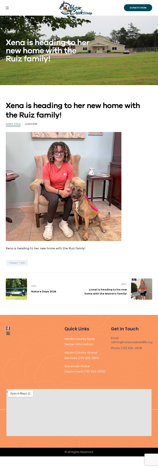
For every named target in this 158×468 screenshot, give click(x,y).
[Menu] (16, 8)
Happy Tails (13, 124)
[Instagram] (8, 333)
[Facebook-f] (8, 328)
